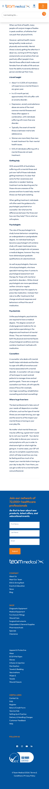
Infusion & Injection (17, 663)
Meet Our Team (15, 579)
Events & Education (17, 586)
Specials (12, 631)
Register (12, 704)
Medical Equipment (17, 611)
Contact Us (13, 698)
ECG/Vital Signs (15, 656)
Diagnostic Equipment (18, 608)
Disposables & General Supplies (22, 624)
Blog (11, 592)
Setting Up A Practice (17, 714)
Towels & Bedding (16, 669)
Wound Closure (15, 682)
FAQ (11, 701)
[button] (3, 6)
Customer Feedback (17, 720)
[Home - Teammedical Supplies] (17, 6)
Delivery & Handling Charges (21, 717)
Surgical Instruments (17, 621)
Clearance (13, 634)
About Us (13, 576)
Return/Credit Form (17, 708)
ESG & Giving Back (16, 583)
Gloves (12, 660)
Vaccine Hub (14, 711)
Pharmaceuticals (16, 627)
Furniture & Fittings (17, 615)
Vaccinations (14, 672)
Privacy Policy (29, 776)
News (11, 589)
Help (11, 723)
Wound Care (14, 618)
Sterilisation (14, 666)
